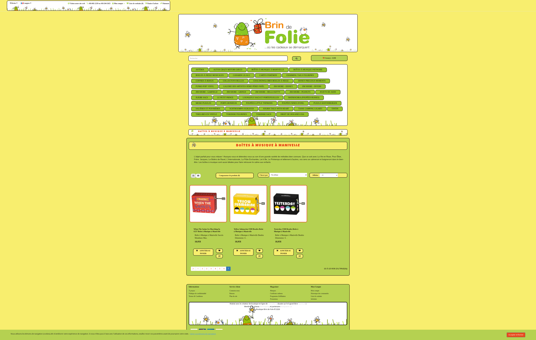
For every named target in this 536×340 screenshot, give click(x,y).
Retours (232, 293)
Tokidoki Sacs (263, 114)
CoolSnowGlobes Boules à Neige (271, 81)
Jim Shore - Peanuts (300, 92)
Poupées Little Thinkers (259, 103)
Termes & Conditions (196, 296)
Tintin (335, 109)
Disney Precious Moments (312, 81)
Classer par (263, 175)
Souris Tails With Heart (276, 109)
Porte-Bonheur (229, 103)
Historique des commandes (320, 293)
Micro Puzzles (203, 103)
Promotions (274, 299)
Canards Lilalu (241, 75)
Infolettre (314, 299)
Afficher (315, 175)
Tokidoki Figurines (236, 114)
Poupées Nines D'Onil (293, 103)
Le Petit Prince (225, 98)
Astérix (200, 70)
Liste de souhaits (316, 296)
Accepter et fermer (516, 335)
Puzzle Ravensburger (325, 103)
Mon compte (315, 291)
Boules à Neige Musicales (210, 75)
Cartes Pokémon (268, 75)
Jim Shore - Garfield (206, 92)
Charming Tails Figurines (300, 75)
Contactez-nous (234, 291)
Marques (273, 291)
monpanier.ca (286, 306)
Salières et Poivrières (208, 109)
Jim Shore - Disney (283, 86)
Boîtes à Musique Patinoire (307, 70)
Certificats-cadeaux (276, 293)
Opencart (302, 304)
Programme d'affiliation (278, 296)
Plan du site (233, 296)
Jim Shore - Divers (311, 86)
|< (193, 269)
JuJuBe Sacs (202, 98)
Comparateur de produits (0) (229, 175)
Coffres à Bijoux (205, 81)
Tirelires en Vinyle (206, 114)
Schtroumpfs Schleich (241, 109)
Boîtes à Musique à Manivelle (268, 70)
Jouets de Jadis (328, 92)
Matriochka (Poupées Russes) (303, 98)
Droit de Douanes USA (292, 114)
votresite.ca (272, 304)
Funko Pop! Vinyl (205, 86)
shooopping (265, 306)
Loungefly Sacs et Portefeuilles (261, 98)
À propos (192, 291)
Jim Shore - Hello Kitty (267, 92)
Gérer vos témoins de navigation (203, 334)
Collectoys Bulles (233, 81)
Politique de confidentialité (197, 293)
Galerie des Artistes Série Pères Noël (243, 86)
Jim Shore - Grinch (236, 92)
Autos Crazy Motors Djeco (227, 70)
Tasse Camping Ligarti (310, 109)
